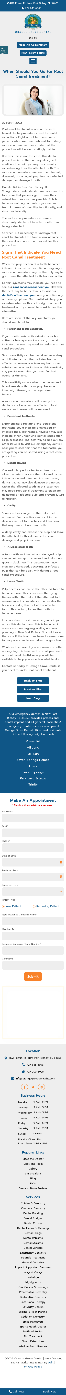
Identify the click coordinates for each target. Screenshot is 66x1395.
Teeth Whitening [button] (33, 1331)
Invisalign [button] (33, 1277)
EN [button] (31, 38)
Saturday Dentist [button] (33, 1306)
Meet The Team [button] (33, 1163)
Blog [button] (33, 1178)
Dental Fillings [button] (33, 1233)
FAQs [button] (33, 1183)
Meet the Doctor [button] (33, 1158)
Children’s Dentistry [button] (33, 1203)
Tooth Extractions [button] (33, 1341)
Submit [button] (33, 976)
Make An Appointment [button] (33, 45)
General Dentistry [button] (33, 1262)
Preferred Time (10, 885)
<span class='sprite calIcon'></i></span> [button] (61, 862)
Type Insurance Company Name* (19, 914)
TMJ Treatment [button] (33, 1336)
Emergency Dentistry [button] (33, 1252)
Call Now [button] (18, 1392)
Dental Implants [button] (33, 1237)
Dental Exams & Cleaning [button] (33, 1228)
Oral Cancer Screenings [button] (33, 1287)
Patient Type (8, 900)
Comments (7, 958)
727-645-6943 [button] (33, 8)
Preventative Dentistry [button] (33, 1292)
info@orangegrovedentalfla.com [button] (35, 1078)
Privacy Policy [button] (33, 1367)
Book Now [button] (49, 1392)
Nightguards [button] (33, 1282)
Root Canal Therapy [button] (33, 1302)
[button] (4, 50)
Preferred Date (10, 870)
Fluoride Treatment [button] (33, 1257)
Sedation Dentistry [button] (33, 1316)
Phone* (6, 841)
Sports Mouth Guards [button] (33, 1326)
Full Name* (7, 811)
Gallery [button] (33, 1168)
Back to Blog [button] (33, 681)
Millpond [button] (33, 747)
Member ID (8, 929)
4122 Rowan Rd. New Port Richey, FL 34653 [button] (33, 3)
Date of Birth (9, 856)
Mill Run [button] (33, 753)
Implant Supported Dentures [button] (33, 1267)
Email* (5, 826)
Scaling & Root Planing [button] (33, 1311)
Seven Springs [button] (33, 772)
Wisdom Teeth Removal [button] (33, 1346)
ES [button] (35, 38)
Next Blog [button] (33, 698)
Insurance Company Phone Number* (21, 944)
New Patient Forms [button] (33, 53)
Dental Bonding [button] (33, 1213)
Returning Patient (47, 906)
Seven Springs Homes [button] (33, 759)
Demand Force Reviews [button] (33, 1188)
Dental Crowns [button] (33, 1223)
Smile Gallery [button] (33, 1173)
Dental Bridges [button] (33, 1218)
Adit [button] (50, 1363)
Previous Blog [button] (33, 689)
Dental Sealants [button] (33, 1242)
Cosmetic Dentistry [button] (33, 1208)
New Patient (13, 906)
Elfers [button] (33, 766)
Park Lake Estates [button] (33, 778)
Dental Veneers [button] (33, 1247)
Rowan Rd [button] (33, 741)
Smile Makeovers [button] (33, 1321)
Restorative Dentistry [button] (33, 1297)
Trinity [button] (33, 784)
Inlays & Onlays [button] (33, 1272)
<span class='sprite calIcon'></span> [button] (61, 877)
